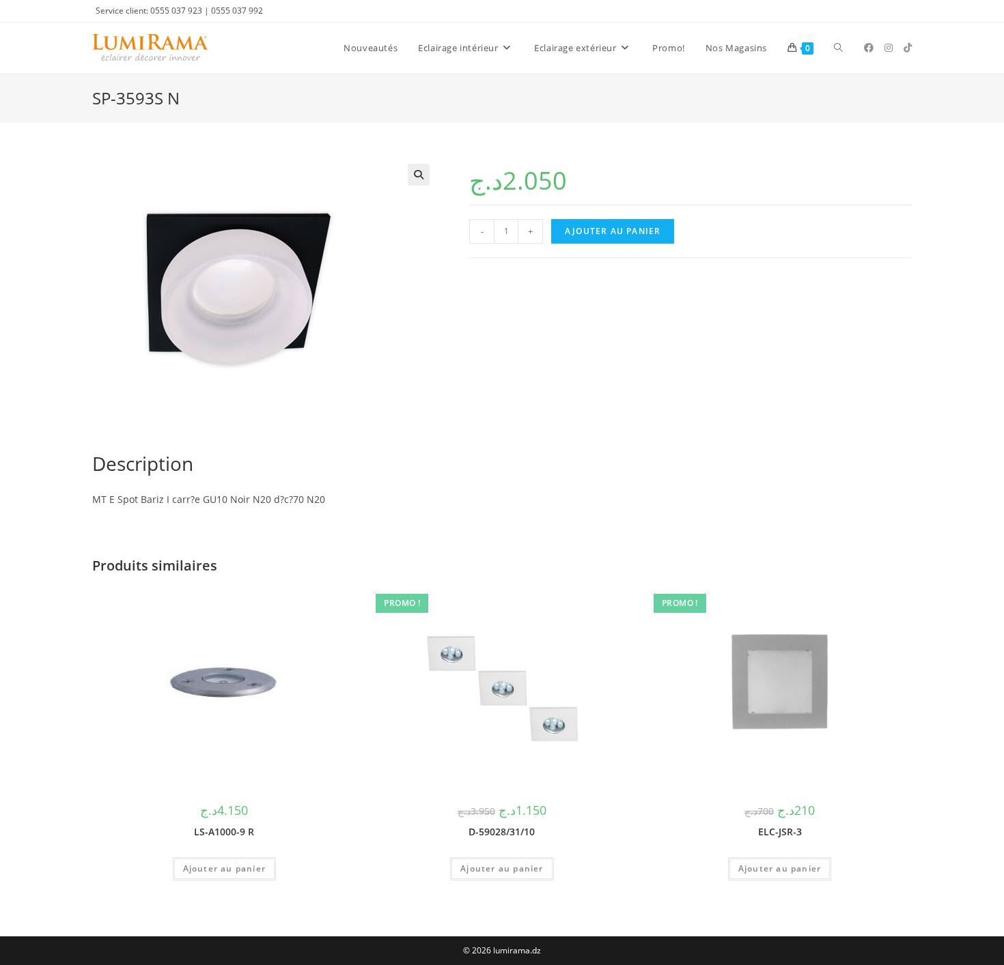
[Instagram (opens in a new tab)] (888, 48)
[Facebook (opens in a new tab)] (869, 48)
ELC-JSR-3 (780, 831)
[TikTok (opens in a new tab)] (907, 48)
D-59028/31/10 (502, 831)
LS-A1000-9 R (224, 831)
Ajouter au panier (612, 231)
